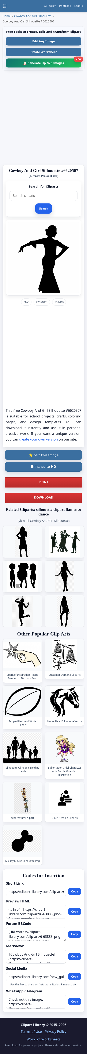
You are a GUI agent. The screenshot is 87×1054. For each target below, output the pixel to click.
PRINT (43, 482)
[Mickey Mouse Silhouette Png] (22, 841)
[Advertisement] (43, 117)
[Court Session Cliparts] (65, 798)
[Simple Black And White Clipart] (22, 701)
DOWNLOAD (43, 497)
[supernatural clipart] (22, 798)
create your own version (38, 439)
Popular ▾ (65, 6)
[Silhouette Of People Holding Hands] (22, 748)
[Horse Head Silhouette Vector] (65, 701)
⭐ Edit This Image (43, 455)
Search (43, 208)
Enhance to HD (43, 467)
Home (7, 16)
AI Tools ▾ (50, 6)
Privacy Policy (55, 1031)
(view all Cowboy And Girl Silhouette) (43, 521)
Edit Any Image (43, 41)
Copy (74, 891)
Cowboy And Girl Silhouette (33, 16)
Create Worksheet (43, 52)
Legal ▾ (78, 6)
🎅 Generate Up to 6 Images (52, 61)
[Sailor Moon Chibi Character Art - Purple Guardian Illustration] (65, 748)
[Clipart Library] (5, 6)
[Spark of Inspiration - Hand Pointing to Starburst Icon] (22, 655)
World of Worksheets (44, 1039)
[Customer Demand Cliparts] (65, 655)
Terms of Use (31, 1031)
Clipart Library (33, 1024)
